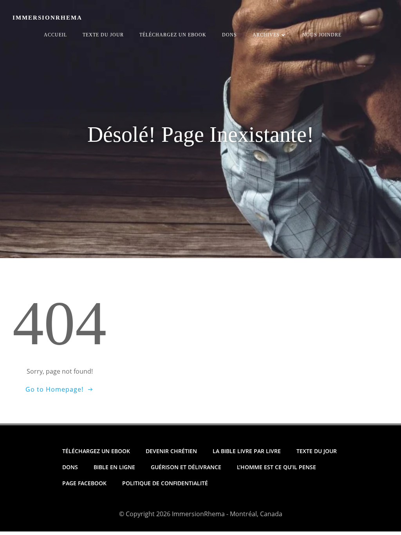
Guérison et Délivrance (186, 467)
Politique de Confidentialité (165, 483)
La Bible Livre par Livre (247, 451)
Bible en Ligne (114, 467)
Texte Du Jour (103, 35)
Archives (266, 35)
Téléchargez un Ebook (172, 35)
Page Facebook (84, 483)
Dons (229, 35)
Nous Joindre (321, 35)
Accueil (55, 35)
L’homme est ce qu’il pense (276, 467)
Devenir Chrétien (171, 451)
